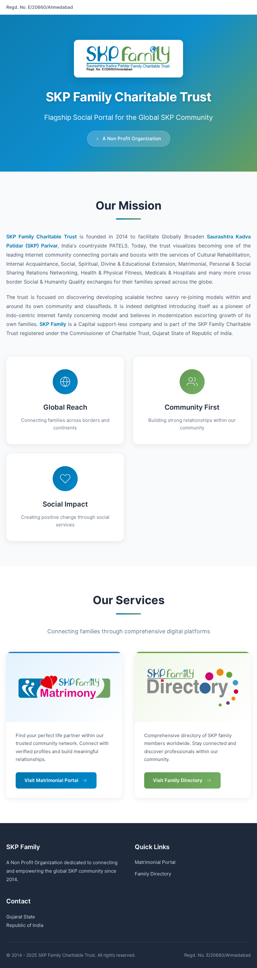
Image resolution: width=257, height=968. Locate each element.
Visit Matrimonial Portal (51, 780)
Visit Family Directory (177, 780)
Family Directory (153, 874)
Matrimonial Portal (155, 862)
